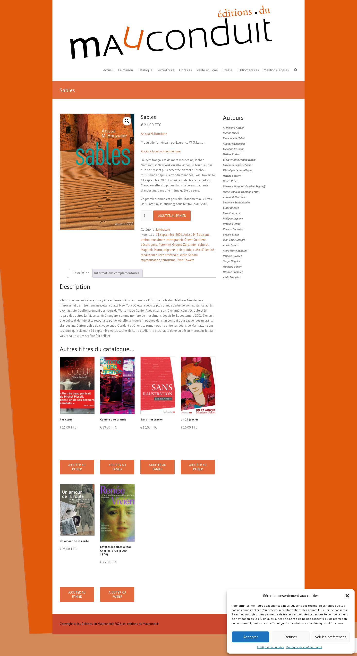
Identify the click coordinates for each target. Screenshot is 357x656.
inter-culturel (199, 245)
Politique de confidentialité (304, 647)
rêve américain (168, 255)
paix (180, 250)
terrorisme (169, 260)
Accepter (250, 637)
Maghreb (147, 250)
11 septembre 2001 (169, 235)
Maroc (158, 250)
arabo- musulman (153, 240)
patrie (188, 250)
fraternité (165, 245)
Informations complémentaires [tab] (116, 273)
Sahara (193, 255)
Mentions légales (276, 70)
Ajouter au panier (172, 216)
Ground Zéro (180, 245)
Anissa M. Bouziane (154, 134)
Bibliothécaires (248, 70)
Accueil (108, 70)
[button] (347, 595)
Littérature (163, 229)
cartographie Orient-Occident (186, 240)
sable (183, 255)
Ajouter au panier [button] (76, 467)
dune (154, 245)
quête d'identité (203, 250)
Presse (228, 70)
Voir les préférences (331, 637)
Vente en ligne (207, 70)
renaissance (149, 255)
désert (145, 245)
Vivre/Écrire (165, 70)
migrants (170, 250)
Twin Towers (185, 260)
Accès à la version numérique (161, 151)
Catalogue (145, 70)
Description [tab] (80, 273)
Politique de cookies (270, 647)
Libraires (185, 70)
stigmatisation (150, 260)
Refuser (290, 637)
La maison (125, 70)
